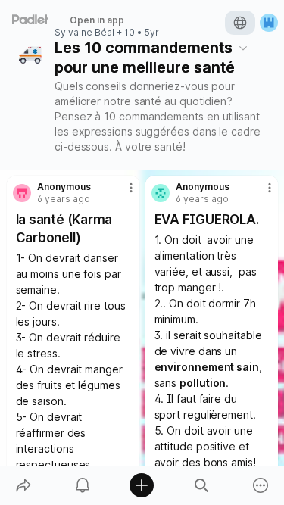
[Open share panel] (23, 485)
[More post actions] (121, 194)
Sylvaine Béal (84, 32)
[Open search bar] (201, 485)
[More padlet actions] (260, 485)
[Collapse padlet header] (243, 47)
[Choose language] (240, 23)
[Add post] (141, 485)
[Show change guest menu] (269, 23)
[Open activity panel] (82, 485)
